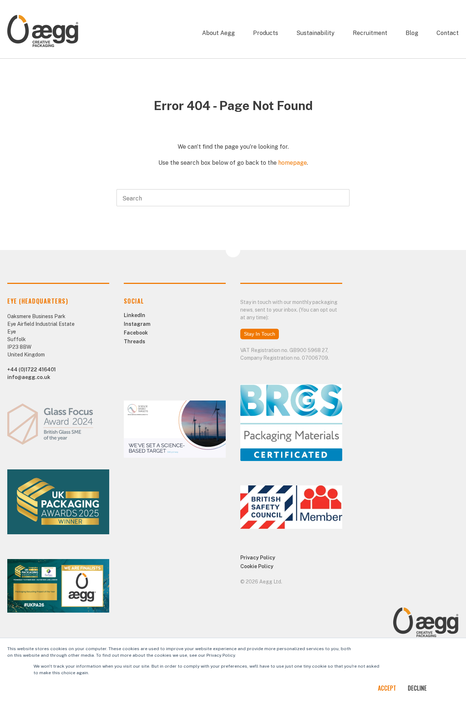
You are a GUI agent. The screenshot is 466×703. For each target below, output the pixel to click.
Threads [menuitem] (134, 341)
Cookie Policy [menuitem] (256, 566)
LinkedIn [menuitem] (134, 315)
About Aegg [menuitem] (218, 33)
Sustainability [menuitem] (315, 33)
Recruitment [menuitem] (370, 33)
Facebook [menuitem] (136, 333)
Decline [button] (417, 688)
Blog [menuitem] (412, 33)
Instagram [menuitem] (137, 324)
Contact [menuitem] (448, 33)
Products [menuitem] (265, 33)
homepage (292, 162)
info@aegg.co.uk (28, 377)
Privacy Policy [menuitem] (257, 558)
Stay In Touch (259, 334)
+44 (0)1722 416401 (31, 369)
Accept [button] (387, 688)
